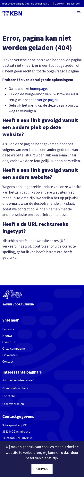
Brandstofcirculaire (15, 388)
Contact (7, 361)
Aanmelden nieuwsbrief (18, 380)
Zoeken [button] (59, 3)
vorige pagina (47, 99)
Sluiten (42, 469)
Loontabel (9, 396)
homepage (38, 88)
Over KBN (9, 342)
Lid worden (73, 3)
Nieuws (7, 336)
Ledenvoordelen (13, 404)
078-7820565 (24, 438)
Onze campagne (13, 348)
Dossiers (8, 329)
